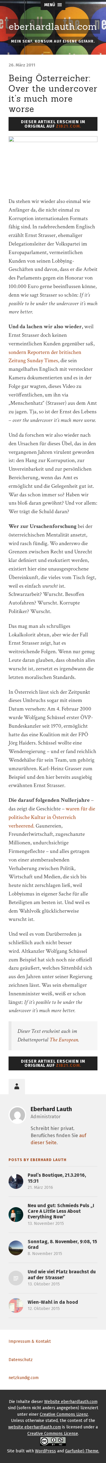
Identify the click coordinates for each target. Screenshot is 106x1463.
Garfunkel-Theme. (82, 1451)
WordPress (45, 1451)
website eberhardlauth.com (34, 1427)
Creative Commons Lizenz (64, 1414)
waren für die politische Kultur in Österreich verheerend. (52, 817)
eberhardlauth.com (53, 26)
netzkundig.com (24, 1377)
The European (63, 1039)
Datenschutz (21, 1359)
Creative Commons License (52, 1433)
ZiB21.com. (68, 126)
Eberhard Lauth (51, 1109)
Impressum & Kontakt (30, 1341)
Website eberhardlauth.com (70, 1401)
